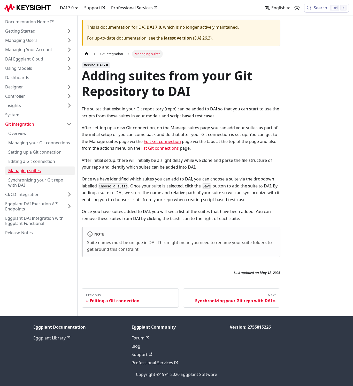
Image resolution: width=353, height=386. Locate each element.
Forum (138, 338)
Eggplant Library (49, 338)
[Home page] (86, 54)
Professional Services (132, 8)
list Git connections (160, 148)
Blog (136, 346)
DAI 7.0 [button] (67, 8)
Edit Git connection (162, 141)
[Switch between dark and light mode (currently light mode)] (297, 8)
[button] (38, 31)
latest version (178, 38)
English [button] (278, 8)
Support (92, 8)
